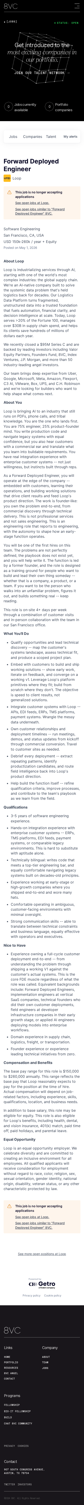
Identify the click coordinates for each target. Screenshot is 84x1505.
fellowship (12, 1405)
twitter (9, 1484)
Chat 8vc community (18, 1423)
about (46, 1357)
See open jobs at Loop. (32, 203)
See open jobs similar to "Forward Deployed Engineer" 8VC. (40, 211)
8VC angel (11, 1373)
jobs (13, 136)
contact (9, 1378)
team (45, 1362)
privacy (9, 1446)
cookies (23, 1446)
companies (32, 136)
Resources (11, 1367)
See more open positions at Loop (42, 1254)
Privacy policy (32, 1295)
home (7, 1357)
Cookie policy (52, 1295)
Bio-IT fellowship (17, 1411)
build (8, 1417)
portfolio (11, 1362)
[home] (10, 6)
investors (25, 1484)
